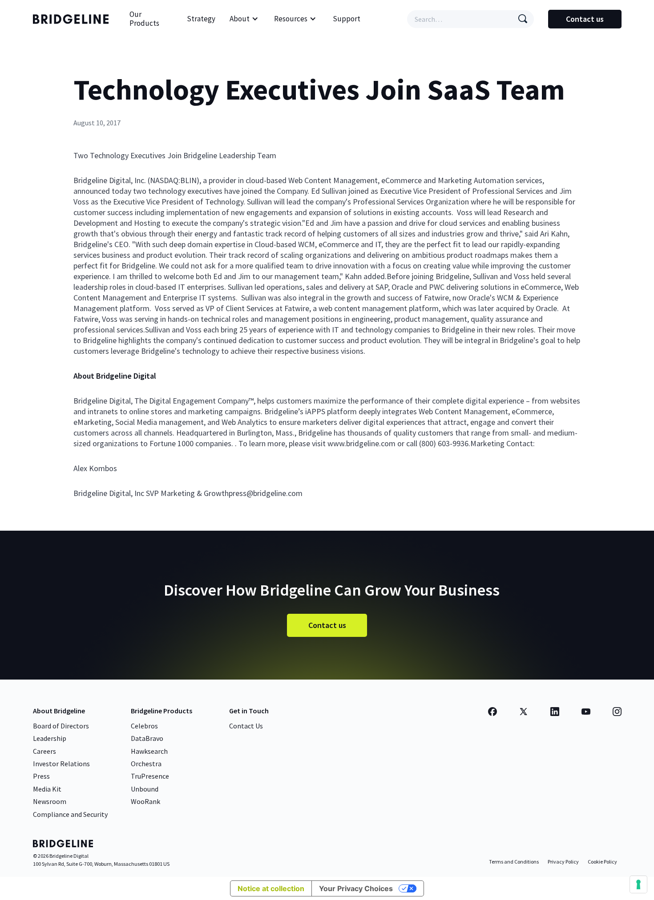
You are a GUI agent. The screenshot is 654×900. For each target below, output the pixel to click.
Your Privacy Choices (356, 888)
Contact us (585, 19)
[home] (73, 19)
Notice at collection (271, 888)
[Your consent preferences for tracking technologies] (638, 884)
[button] (244, 19)
